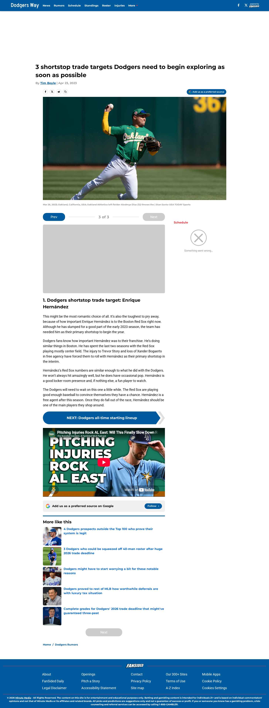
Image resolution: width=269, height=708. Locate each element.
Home (47, 644)
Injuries (119, 5)
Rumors (59, 5)
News (46, 5)
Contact (137, 674)
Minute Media (23, 697)
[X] (246, 5)
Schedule (74, 5)
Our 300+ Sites (176, 674)
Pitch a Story (90, 681)
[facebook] (238, 5)
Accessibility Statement (98, 688)
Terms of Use (175, 681)
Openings (88, 674)
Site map (137, 688)
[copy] (65, 91)
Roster (106, 5)
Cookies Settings (214, 688)
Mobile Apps (211, 674)
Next (153, 217)
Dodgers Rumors (66, 644)
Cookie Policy (212, 681)
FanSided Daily (53, 681)
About (46, 674)
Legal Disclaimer (54, 688)
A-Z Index (173, 688)
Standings (91, 5)
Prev (54, 217)
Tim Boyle (48, 83)
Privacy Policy (141, 681)
